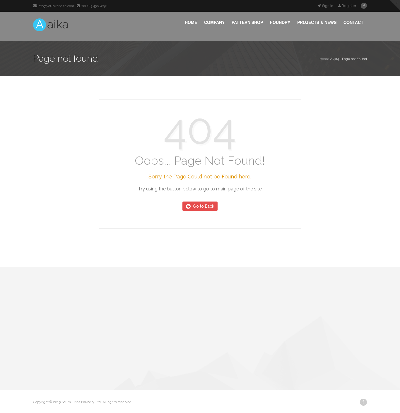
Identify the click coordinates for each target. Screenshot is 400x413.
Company (214, 22)
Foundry (280, 22)
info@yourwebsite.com (56, 6)
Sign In (327, 6)
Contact (353, 22)
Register (348, 6)
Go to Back (202, 206)
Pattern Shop (247, 22)
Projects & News (316, 22)
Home (191, 22)
